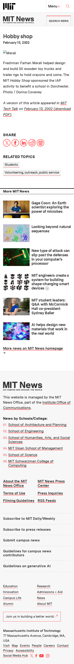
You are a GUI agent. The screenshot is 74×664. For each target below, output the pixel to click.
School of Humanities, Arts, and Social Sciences (39, 440)
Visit (6, 645)
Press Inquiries (50, 493)
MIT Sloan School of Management (35, 448)
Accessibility (25, 650)
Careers (49, 645)
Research (43, 586)
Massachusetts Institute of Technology (32, 631)
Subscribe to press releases (27, 529)
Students (11, 165)
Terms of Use (14, 493)
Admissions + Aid (49, 592)
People (37, 645)
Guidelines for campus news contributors (27, 553)
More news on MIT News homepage (33, 348)
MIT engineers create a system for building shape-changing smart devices (50, 281)
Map (15, 645)
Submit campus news (21, 540)
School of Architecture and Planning (37, 425)
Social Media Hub (15, 655)
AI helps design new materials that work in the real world (49, 329)
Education (10, 586)
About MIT (44, 604)
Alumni (8, 604)
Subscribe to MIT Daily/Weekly (29, 518)
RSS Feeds (47, 501)
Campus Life (12, 598)
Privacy (8, 650)
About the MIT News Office (15, 483)
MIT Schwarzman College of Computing (30, 463)
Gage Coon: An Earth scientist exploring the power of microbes (50, 207)
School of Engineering (26, 431)
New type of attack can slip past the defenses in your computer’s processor (50, 257)
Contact (63, 645)
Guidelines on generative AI (27, 566)
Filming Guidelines (18, 501)
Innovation (10, 592)
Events (25, 645)
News (41, 598)
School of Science (22, 455)
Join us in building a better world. (30, 616)
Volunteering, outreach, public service (32, 172)
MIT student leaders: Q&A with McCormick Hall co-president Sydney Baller (49, 306)
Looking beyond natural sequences (51, 228)
